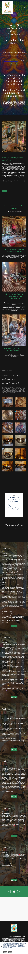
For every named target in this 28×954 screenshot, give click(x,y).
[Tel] (18, 891)
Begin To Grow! (14, 625)
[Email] (14, 891)
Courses (4, 191)
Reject (10, 952)
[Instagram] (9, 891)
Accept (14, 512)
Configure (5, 949)
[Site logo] (7, 7)
